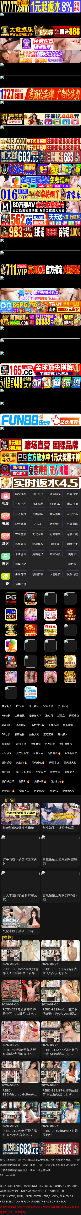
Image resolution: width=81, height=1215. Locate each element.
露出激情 (37, 554)
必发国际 (50, 744)
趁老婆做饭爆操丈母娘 (18, 828)
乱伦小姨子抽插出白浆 (18, 931)
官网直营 (48, 706)
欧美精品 (55, 494)
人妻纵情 (55, 574)
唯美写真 (55, 554)
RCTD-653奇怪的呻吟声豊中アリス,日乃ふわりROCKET (19, 1013)
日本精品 (37, 504)
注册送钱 (20, 715)
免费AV (54, 791)
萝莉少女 (72, 494)
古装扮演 (20, 534)
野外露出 (72, 524)
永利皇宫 (38, 753)
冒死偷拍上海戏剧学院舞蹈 (60, 861)
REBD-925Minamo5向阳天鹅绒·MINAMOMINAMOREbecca (60, 1136)
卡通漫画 (20, 554)
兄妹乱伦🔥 (57, 781)
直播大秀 (70, 772)
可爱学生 (55, 534)
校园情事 (37, 574)
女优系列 (37, 534)
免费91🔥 (24, 781)
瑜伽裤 (55, 544)
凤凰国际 (21, 725)
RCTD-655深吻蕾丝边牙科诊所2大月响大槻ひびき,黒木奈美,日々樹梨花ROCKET (19, 1056)
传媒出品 (20, 564)
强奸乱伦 (37, 494)
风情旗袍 (20, 544)
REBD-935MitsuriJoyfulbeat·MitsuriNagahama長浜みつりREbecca (20, 1096)
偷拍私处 (7, 744)
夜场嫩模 (36, 744)
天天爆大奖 (70, 762)
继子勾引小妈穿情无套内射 (20, 861)
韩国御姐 (37, 514)
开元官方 (54, 762)
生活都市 (20, 574)
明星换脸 (37, 544)
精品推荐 (20, 494)
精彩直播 (68, 725)
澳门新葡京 (65, 744)
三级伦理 (20, 504)
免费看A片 (39, 791)
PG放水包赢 (37, 725)
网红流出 (55, 524)
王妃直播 (48, 734)
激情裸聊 (7, 762)
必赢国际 (7, 725)
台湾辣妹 (20, 514)
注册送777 (35, 715)
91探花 (38, 524)
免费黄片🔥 (8, 791)
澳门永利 (63, 706)
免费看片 (41, 772)
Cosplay (55, 504)
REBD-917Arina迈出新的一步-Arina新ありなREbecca (60, 1054)
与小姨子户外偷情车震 (58, 828)
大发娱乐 (7, 753)
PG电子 (6, 715)
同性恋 (72, 564)
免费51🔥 (21, 762)
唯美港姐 (55, 514)
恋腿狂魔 (72, 534)
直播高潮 (53, 725)
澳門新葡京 (22, 753)
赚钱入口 (24, 791)
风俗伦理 (72, 574)
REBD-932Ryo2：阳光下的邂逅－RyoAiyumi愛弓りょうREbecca (60, 1013)
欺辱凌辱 (20, 524)
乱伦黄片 (63, 734)
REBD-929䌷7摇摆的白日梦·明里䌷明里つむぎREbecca (60, 1094)
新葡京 (61, 715)
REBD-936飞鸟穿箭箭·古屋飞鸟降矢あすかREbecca (60, 973)
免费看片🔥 (54, 753)
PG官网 (20, 706)
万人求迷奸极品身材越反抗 (20, 897)
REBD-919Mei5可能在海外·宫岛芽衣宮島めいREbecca (20, 1134)
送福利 (49, 715)
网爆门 (72, 554)
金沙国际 (7, 772)
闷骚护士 (72, 544)
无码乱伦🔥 (38, 762)
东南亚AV (72, 514)
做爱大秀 (55, 772)
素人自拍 (72, 504)
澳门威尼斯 (8, 781)
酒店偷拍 (20, 734)
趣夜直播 (21, 744)
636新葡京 (71, 753)
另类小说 (20, 584)
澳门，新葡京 (23, 772)
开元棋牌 (34, 706)
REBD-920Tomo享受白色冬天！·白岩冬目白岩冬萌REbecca (20, 973)
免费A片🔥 (40, 781)
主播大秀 (34, 734)
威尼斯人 (7, 706)
